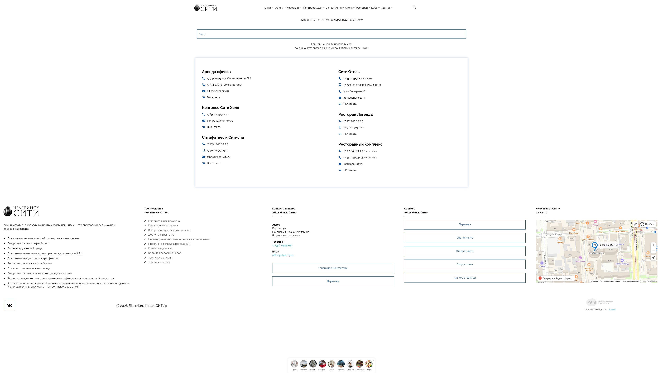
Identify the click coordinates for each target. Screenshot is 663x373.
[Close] (373, 360)
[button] (333, 268)
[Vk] (9, 305)
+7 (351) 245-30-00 (282, 245)
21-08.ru (612, 309)
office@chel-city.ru (282, 255)
